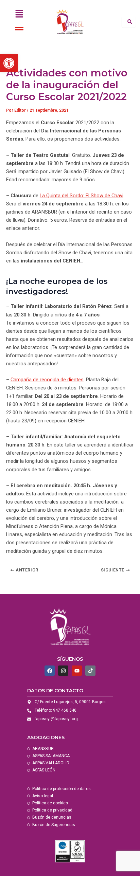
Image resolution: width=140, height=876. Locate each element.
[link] (9, 63)
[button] (19, 14)
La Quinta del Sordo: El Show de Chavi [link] (81, 196)
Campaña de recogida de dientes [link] (47, 380)
